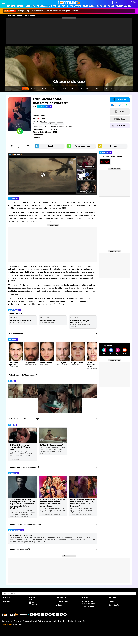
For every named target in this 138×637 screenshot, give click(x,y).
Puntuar (113, 146)
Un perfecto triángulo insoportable (80, 321)
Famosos (101, 6)
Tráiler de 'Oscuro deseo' (51, 445)
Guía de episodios (16, 333)
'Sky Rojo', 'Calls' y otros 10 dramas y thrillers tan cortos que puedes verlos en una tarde (52, 502)
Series (20, 6)
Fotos (65, 6)
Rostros (112, 597)
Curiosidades (16, 530)
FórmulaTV (11, 15)
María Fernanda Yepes (91, 364)
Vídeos (56, 6)
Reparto (13, 339)
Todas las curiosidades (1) (19, 549)
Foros (111, 6)
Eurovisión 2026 (88, 603)
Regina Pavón (77, 362)
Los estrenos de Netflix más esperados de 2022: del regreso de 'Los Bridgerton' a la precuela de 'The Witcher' (22, 503)
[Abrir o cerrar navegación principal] (3, 2)
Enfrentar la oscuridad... (21, 320)
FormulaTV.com (7, 625)
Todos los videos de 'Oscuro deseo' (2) (24, 467)
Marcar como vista (82, 146)
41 (113, 105)
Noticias (11, 6)
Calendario (33, 600)
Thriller (60, 124)
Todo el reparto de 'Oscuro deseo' (23, 375)
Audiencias (30, 6)
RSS (84, 621)
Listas (31, 602)
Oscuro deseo (29, 15)
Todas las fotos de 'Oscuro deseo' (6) (24, 419)
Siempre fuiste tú (48, 320)
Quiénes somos (7, 621)
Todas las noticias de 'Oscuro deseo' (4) (25, 524)
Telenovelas (89, 6)
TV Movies (33, 604)
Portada (6, 597)
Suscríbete (114, 605)
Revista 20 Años (123, 6)
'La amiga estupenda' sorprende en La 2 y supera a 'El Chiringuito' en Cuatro (42, 11)
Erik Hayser (61, 362)
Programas (75, 6)
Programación (44, 6)
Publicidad (70, 621)
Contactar (78, 621)
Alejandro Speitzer (13, 363)
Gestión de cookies (58, 621)
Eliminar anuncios (69, 18)
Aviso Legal (17, 621)
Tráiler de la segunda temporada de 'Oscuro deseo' (20, 447)
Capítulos (14, 310)
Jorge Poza (29, 362)
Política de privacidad (30, 621)
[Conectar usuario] (134, 2)
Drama (52, 124)
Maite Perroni (46, 362)
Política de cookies (44, 621)
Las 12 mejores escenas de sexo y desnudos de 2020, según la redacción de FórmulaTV (82, 502)
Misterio (44, 124)
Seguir (50, 146)
